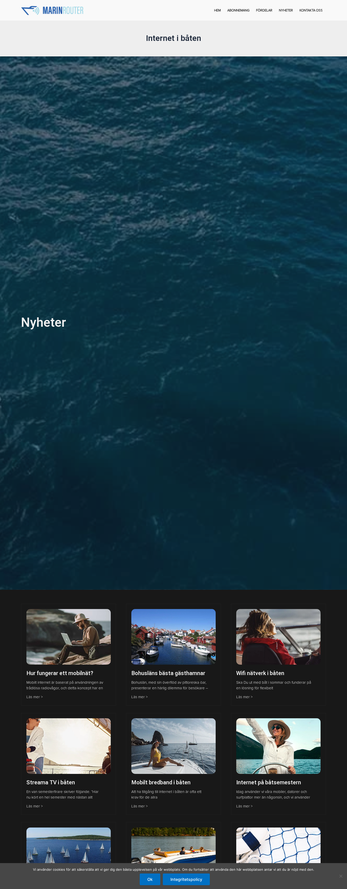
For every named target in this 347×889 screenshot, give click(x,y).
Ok (150, 879)
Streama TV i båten (50, 782)
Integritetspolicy (186, 879)
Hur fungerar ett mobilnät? (59, 673)
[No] (340, 876)
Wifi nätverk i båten (260, 673)
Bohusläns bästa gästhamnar (168, 673)
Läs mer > (34, 697)
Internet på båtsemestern (268, 782)
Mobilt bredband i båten (161, 782)
